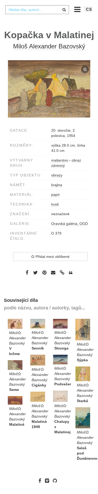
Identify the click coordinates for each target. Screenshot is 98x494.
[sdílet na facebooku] (27, 272)
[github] (56, 481)
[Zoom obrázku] (49, 89)
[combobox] (37, 9)
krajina (56, 185)
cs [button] (89, 9)
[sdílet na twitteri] (35, 272)
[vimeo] (48, 481)
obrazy (56, 175)
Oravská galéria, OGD (69, 223)
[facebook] (41, 481)
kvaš (55, 204)
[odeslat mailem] (53, 272)
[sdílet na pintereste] (44, 272)
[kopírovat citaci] (70, 272)
